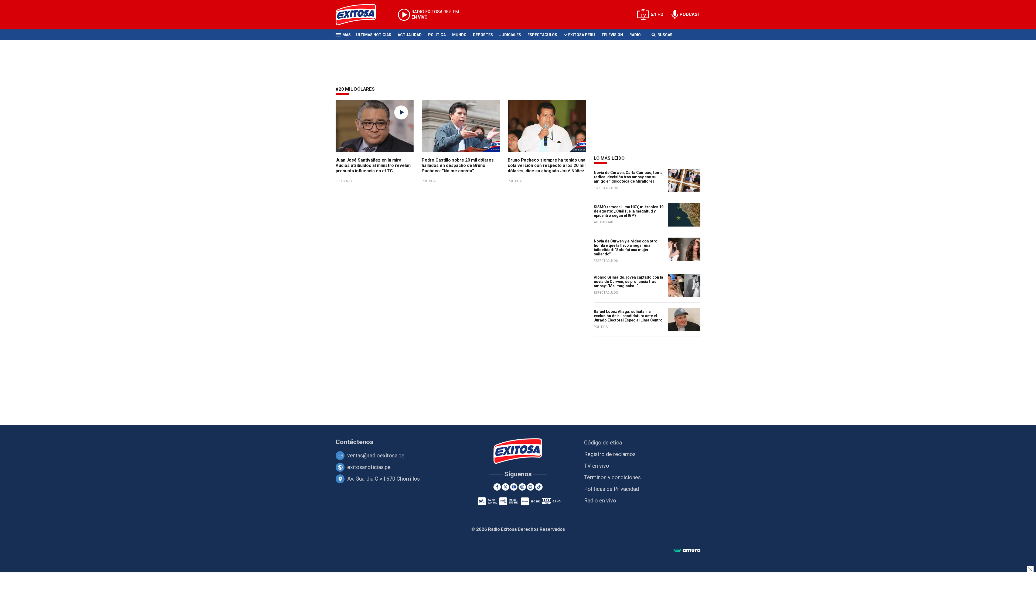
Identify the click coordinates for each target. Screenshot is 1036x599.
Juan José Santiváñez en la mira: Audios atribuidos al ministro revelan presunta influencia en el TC (373, 165)
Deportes (483, 35)
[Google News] (530, 487)
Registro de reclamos (610, 454)
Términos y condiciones (612, 477)
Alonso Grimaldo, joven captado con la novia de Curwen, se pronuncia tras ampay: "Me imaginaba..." (628, 281)
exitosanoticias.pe (369, 467)
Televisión (612, 35)
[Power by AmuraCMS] (686, 550)
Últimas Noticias (373, 35)
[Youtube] (513, 487)
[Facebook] (497, 487)
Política (437, 35)
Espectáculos (542, 35)
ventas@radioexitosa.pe (375, 455)
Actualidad (410, 35)
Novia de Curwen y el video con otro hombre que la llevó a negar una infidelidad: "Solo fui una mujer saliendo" (625, 247)
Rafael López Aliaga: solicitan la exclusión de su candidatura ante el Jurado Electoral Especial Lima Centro (628, 315)
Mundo (459, 35)
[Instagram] (522, 487)
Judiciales (510, 35)
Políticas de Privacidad (611, 489)
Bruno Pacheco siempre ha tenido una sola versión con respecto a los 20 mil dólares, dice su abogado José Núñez (546, 165)
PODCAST (690, 14)
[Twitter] (505, 487)
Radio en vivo (600, 500)
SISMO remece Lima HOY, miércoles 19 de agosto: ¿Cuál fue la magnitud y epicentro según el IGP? (628, 211)
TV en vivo (596, 466)
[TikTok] (539, 487)
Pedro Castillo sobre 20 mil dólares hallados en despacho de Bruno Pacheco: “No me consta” (458, 165)
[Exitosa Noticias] (360, 14)
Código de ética (603, 442)
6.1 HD (656, 14)
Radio (635, 35)
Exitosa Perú (581, 35)
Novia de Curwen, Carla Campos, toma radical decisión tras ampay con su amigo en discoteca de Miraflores (628, 176)
